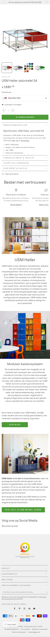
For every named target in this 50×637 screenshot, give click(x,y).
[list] (25, 199)
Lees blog (14, 425)
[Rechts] (46, 2)
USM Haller (6, 76)
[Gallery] (25, 44)
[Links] (3, 2)
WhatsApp (25, 140)
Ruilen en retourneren (19, 632)
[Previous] (5, 38)
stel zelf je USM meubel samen (23, 510)
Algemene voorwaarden (40, 629)
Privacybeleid (25, 629)
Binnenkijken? (16, 205)
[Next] (44, 38)
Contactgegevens (34, 632)
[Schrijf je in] (47, 592)
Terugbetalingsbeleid (11, 629)
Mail (13, 140)
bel (17, 140)
